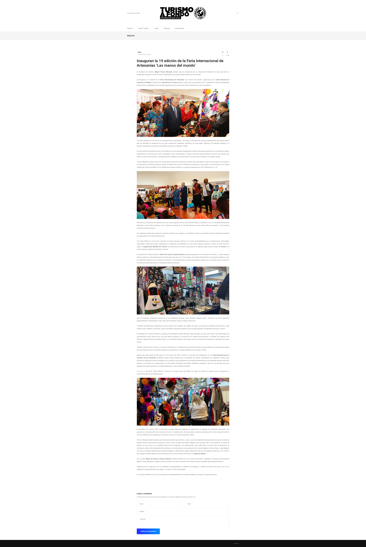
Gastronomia (179, 28)
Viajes (156, 28)
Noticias (130, 28)
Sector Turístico (143, 28)
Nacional (167, 28)
